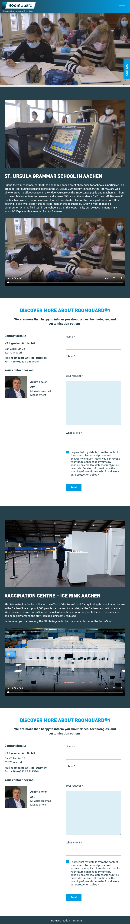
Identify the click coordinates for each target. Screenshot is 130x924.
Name (70, 336)
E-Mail (70, 356)
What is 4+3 (74, 432)
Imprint (77, 920)
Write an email (42, 391)
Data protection (60, 920)
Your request (74, 375)
